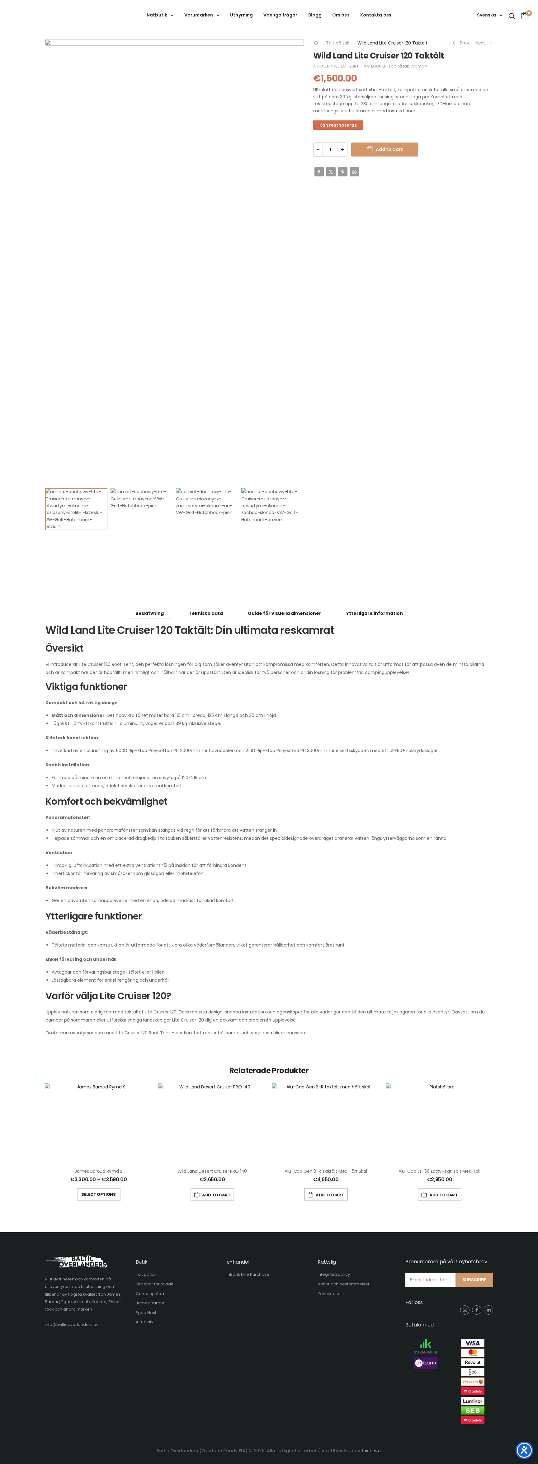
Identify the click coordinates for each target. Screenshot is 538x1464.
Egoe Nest (146, 1313)
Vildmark (418, 66)
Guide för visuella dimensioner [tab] (284, 613)
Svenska (486, 15)
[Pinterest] (342, 171)
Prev (463, 43)
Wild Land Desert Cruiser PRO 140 (212, 1171)
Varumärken (198, 15)
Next (482, 43)
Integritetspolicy (334, 1274)
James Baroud (151, 1303)
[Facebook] (319, 171)
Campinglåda (150, 1294)
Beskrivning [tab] (149, 613)
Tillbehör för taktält (154, 1284)
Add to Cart (389, 149)
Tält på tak (337, 43)
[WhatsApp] (354, 171)
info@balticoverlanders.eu (72, 1324)
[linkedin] (488, 1310)
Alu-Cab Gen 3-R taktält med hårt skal (326, 1171)
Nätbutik (157, 15)
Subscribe (474, 1280)
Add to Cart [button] (216, 1195)
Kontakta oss (375, 15)
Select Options (98, 1194)
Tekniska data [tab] (206, 613)
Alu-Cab (144, 1322)
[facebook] (476, 1310)
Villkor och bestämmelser (344, 1284)
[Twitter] (331, 171)
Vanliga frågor (280, 15)
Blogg (315, 15)
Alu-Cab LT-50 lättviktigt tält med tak (440, 1171)
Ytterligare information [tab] (374, 613)
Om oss (341, 15)
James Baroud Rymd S (98, 1171)
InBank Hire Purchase (248, 1274)
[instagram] (465, 1310)
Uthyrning (241, 15)
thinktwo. (371, 1451)
